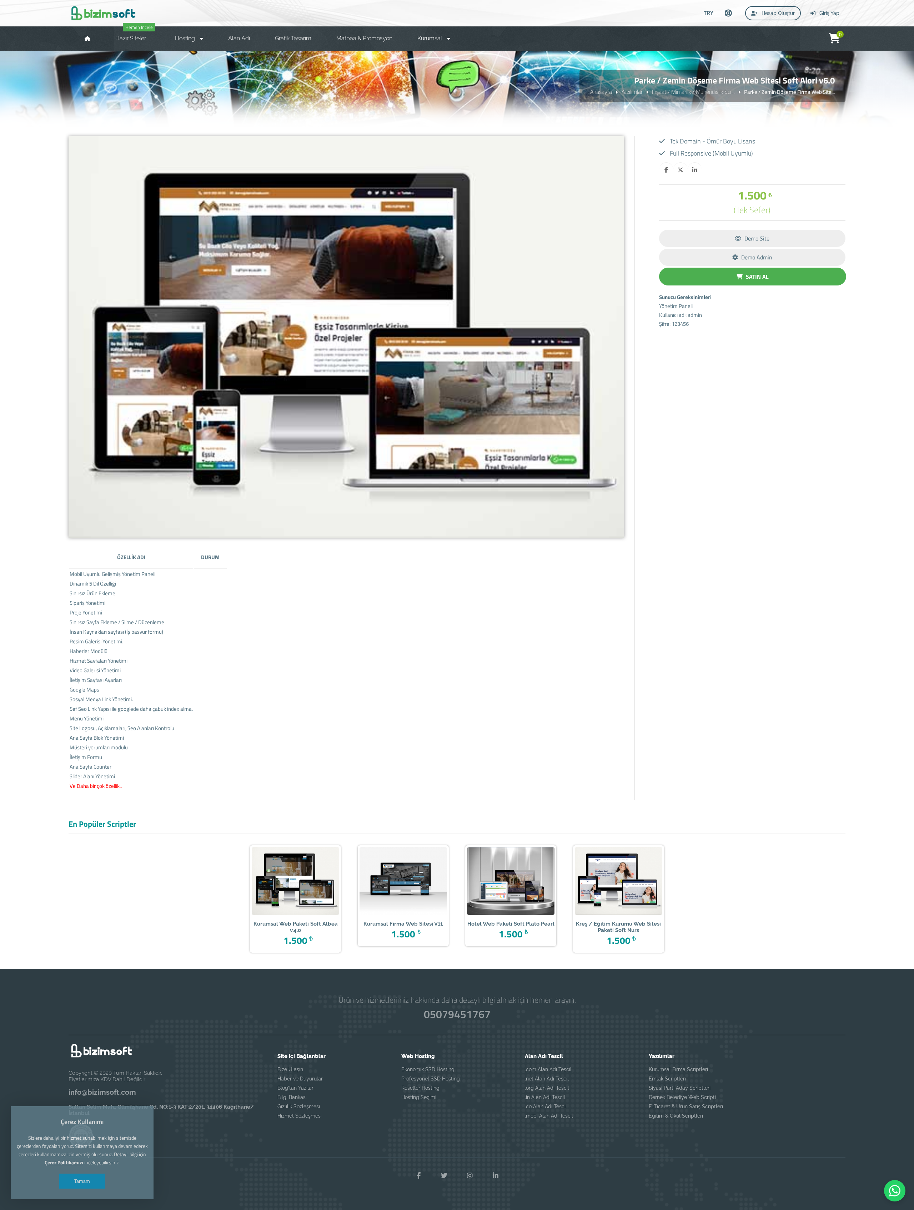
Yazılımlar (632, 91)
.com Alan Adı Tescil (548, 1069)
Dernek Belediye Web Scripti (682, 1097)
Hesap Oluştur (777, 13)
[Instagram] (470, 1175)
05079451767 (457, 1014)
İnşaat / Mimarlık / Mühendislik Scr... (693, 91)
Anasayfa (601, 91)
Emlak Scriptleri (667, 1079)
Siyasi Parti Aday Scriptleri (679, 1088)
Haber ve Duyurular (300, 1079)
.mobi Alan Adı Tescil (549, 1116)
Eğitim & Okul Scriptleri (676, 1116)
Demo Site (756, 238)
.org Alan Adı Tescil (547, 1088)
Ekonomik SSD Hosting (428, 1069)
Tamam (82, 1181)
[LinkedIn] (495, 1175)
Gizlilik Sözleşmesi (298, 1106)
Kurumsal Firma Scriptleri (678, 1069)
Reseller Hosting (420, 1088)
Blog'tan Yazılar (295, 1088)
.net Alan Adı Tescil (547, 1079)
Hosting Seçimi (418, 1097)
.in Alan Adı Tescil (545, 1097)
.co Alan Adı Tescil (546, 1106)
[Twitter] (444, 1175)
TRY (708, 13)
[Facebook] (418, 1175)
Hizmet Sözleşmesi (299, 1116)
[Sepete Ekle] (306, 882)
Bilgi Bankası (292, 1097)
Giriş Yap (828, 13)
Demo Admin (756, 257)
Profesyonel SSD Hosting (430, 1079)
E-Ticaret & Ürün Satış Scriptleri (686, 1106)
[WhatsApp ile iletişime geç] (894, 1190)
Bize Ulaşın (290, 1069)
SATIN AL (756, 276)
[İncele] (284, 882)
